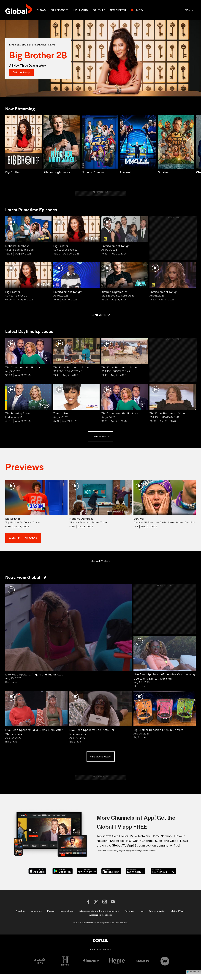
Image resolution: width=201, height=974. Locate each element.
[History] (65, 961)
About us (20, 911)
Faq (142, 911)
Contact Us (36, 911)
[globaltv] (18, 10)
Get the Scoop (21, 72)
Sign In (189, 10)
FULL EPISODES (59, 10)
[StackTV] (143, 961)
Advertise (129, 911)
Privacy (50, 911)
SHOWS (41, 10)
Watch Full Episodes (23, 538)
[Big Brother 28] (100, 58)
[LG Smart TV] (163, 871)
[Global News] (39, 961)
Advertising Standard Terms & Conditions (99, 911)
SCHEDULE (99, 10)
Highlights (80, 10)
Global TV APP (178, 911)
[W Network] (164, 961)
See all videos (100, 560)
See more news (100, 756)
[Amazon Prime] (87, 871)
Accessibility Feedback (100, 915)
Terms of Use (66, 911)
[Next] (188, 138)
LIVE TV (139, 10)
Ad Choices (194, 972)
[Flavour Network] (91, 961)
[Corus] (100, 940)
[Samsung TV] (135, 871)
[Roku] (111, 871)
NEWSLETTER (118, 10)
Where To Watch (157, 911)
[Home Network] (117, 961)
